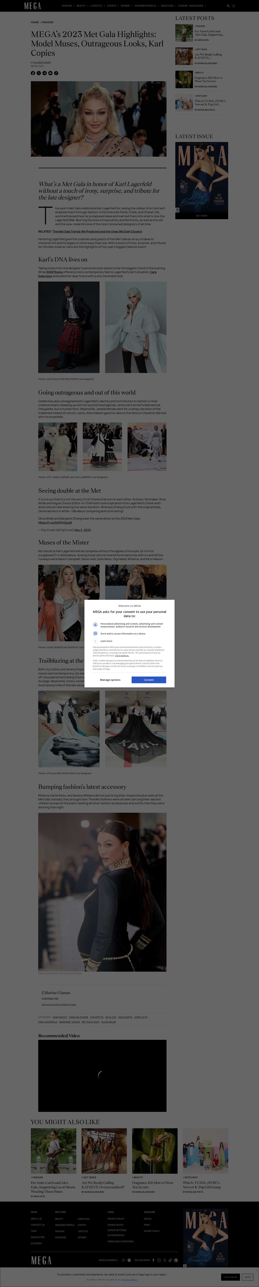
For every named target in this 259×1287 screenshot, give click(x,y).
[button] (129, 641)
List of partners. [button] (122, 655)
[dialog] (129, 643)
